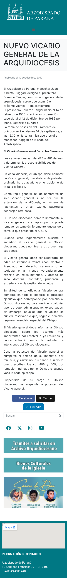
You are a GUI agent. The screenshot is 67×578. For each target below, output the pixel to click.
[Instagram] (30, 428)
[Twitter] (19, 428)
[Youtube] (41, 428)
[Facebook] (9, 428)
